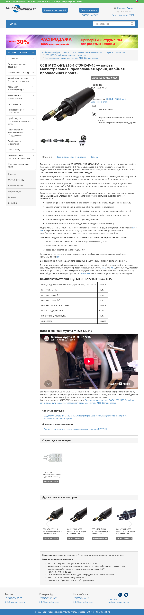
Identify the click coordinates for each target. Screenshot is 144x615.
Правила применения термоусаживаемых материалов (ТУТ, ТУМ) (75, 429)
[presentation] (47, 524)
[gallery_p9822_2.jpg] (58, 140)
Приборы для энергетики (14, 142)
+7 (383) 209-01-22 (82, 598)
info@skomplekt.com (15, 602)
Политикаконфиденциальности (118, 600)
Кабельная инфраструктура (16, 88)
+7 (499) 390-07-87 (89, 15)
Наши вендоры (15, 185)
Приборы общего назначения (16, 111)
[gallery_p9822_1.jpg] (46, 140)
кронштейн (84, 273)
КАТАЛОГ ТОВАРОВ (17, 52)
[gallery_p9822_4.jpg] (82, 140)
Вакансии (12, 202)
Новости (12, 174)
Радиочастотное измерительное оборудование (15, 132)
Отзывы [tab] (94, 157)
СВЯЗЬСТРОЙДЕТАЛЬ (116, 99)
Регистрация (126, 12)
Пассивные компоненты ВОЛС (99, 400)
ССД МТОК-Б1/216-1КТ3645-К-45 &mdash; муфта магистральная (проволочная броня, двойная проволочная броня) (85, 417)
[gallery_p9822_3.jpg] (70, 140)
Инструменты (14, 104)
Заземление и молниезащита (15, 97)
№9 (57, 256)
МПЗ (113, 267)
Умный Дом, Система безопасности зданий (18, 79)
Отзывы (12, 197)
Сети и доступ (14, 149)
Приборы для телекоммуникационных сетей (19, 121)
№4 (133, 227)
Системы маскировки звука (18, 165)
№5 (41, 230)
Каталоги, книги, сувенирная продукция (19, 157)
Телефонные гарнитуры (19, 72)
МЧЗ (104, 267)
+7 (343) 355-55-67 (48, 598)
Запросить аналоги (99, 102)
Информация (14, 191)
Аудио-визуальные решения (17, 65)
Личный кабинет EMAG (123, 15)
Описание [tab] (47, 157)
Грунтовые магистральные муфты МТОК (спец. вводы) (89, 403)
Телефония (13, 58)
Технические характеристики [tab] (71, 157)
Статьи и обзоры (16, 179)
